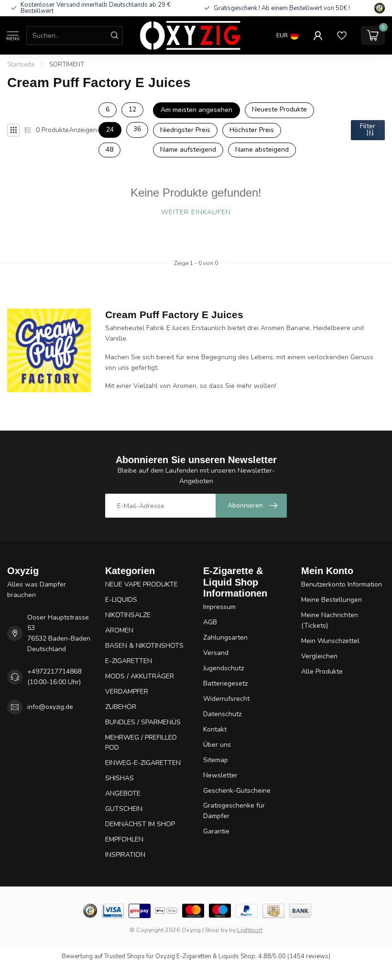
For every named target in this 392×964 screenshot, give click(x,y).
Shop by (216, 930)
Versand (216, 652)
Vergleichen (319, 656)
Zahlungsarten (225, 637)
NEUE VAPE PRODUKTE (141, 584)
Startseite (21, 64)
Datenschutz (222, 714)
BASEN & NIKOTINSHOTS (144, 645)
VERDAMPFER (126, 691)
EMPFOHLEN (124, 839)
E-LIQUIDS (121, 599)
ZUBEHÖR (120, 706)
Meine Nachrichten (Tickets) (329, 620)
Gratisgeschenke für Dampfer (234, 810)
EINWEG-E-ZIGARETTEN (143, 762)
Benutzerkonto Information (341, 584)
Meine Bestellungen (331, 599)
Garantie (216, 831)
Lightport (249, 930)
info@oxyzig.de (50, 706)
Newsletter (220, 775)
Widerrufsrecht (226, 698)
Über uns (217, 744)
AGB (210, 622)
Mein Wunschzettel (330, 640)
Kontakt (215, 729)
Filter (367, 126)
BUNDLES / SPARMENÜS (143, 722)
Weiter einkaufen (196, 212)
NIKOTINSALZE (128, 615)
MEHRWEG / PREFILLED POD (141, 743)
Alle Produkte (322, 671)
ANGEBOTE (123, 793)
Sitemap (215, 760)
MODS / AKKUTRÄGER (139, 676)
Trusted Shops (124, 956)
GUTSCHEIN (123, 808)
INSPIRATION (125, 854)
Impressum (219, 606)
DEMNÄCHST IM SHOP (140, 824)
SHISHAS (119, 778)
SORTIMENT (66, 64)
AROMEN (119, 630)
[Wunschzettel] (342, 35)
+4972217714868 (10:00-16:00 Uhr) (54, 677)
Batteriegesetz (225, 683)
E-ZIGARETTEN (128, 660)
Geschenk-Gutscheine (237, 790)
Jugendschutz (223, 668)
